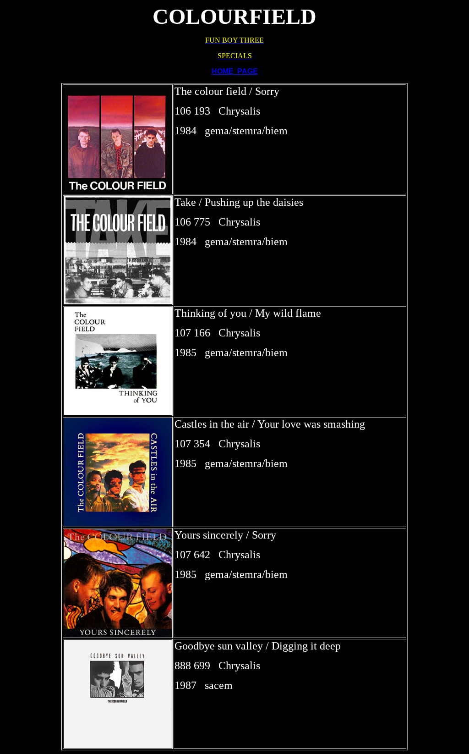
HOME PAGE (235, 71)
